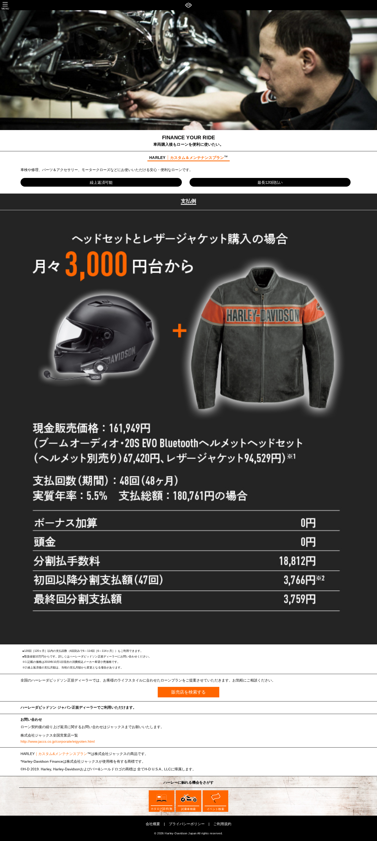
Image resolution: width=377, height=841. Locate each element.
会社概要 (153, 824)
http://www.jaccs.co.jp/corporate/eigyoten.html (58, 741)
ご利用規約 (222, 824)
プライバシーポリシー (187, 824)
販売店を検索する (188, 692)
